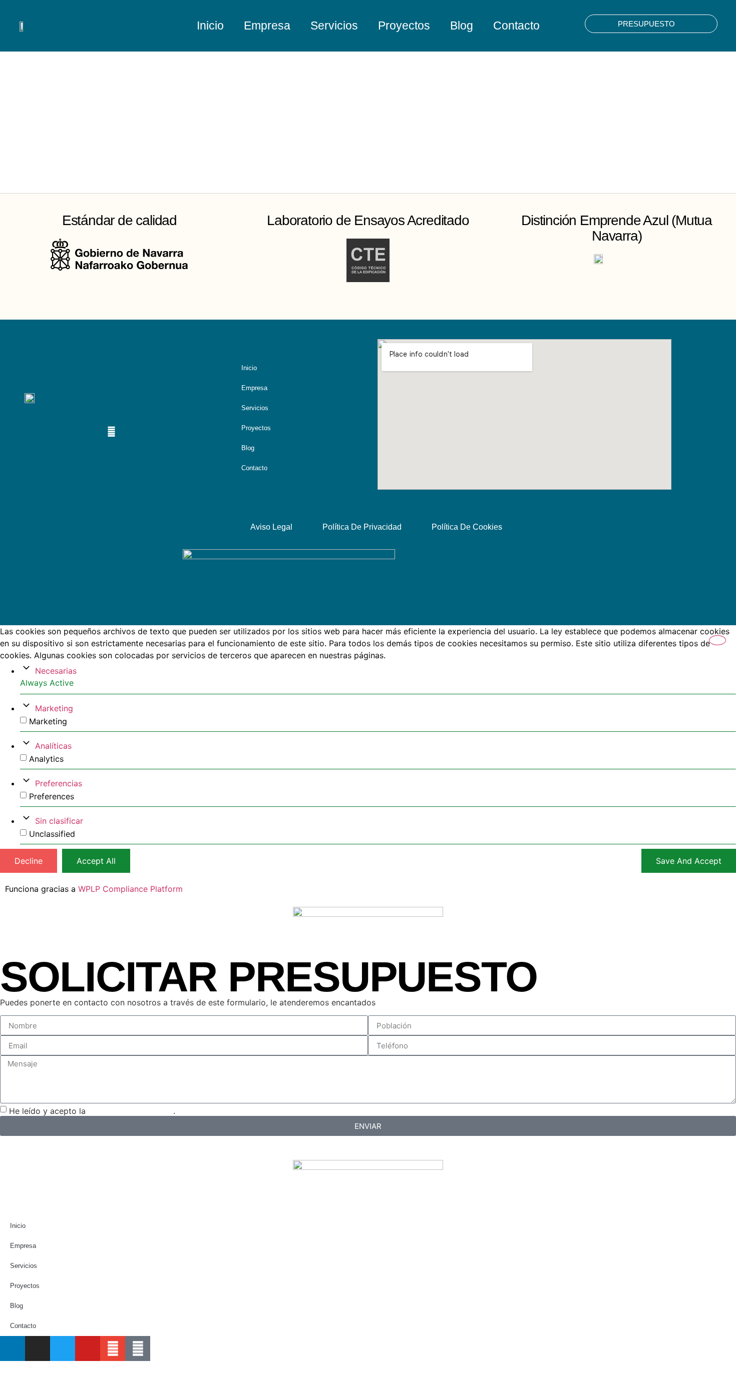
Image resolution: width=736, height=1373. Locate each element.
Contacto (516, 25)
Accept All (96, 861)
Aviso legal (271, 527)
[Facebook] (91, 431)
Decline (29, 861)
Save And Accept (688, 861)
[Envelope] (111, 431)
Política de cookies (467, 527)
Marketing (54, 708)
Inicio (210, 25)
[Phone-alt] (137, 1348)
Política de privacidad (362, 527)
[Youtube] (72, 431)
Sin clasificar (59, 821)
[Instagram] (52, 431)
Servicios (334, 25)
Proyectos (404, 25)
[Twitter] (62, 1348)
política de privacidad (130, 1111)
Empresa (267, 25)
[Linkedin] (33, 431)
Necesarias (56, 671)
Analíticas (53, 746)
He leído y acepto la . (92, 1111)
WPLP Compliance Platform (130, 889)
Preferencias (58, 783)
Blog (461, 25)
